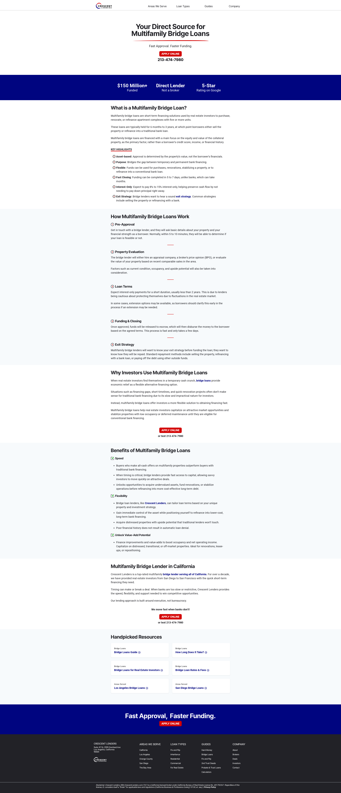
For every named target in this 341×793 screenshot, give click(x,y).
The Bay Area (145, 767)
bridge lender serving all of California (184, 574)
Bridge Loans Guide (126, 650)
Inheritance (175, 754)
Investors (236, 763)
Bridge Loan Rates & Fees (191, 668)
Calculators (206, 772)
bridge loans (203, 380)
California (143, 750)
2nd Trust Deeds (209, 763)
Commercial (175, 763)
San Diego (143, 763)
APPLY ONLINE (170, 53)
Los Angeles (144, 754)
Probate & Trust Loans (211, 767)
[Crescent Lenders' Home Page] (119, 5)
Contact (236, 767)
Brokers (236, 754)
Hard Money (207, 750)
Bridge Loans (207, 754)
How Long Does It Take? (190, 650)
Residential (175, 759)
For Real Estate (176, 767)
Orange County (146, 759)
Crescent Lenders (155, 503)
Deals (235, 759)
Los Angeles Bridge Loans (130, 686)
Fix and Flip (175, 750)
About (235, 750)
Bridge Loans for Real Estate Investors (137, 668)
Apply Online (170, 723)
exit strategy (183, 196)
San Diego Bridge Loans (189, 686)
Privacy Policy (210, 787)
